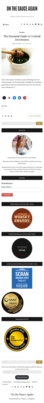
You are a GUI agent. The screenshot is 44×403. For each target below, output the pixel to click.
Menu (6, 24)
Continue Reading (35, 116)
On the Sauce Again (22, 394)
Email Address (6, 187)
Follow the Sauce (22, 377)
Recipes (22, 32)
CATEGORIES (7, 382)
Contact (5, 384)
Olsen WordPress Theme (17, 399)
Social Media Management (22, 382)
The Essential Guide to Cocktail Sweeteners (22, 38)
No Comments (27, 43)
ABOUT (34, 382)
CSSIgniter (31, 399)
